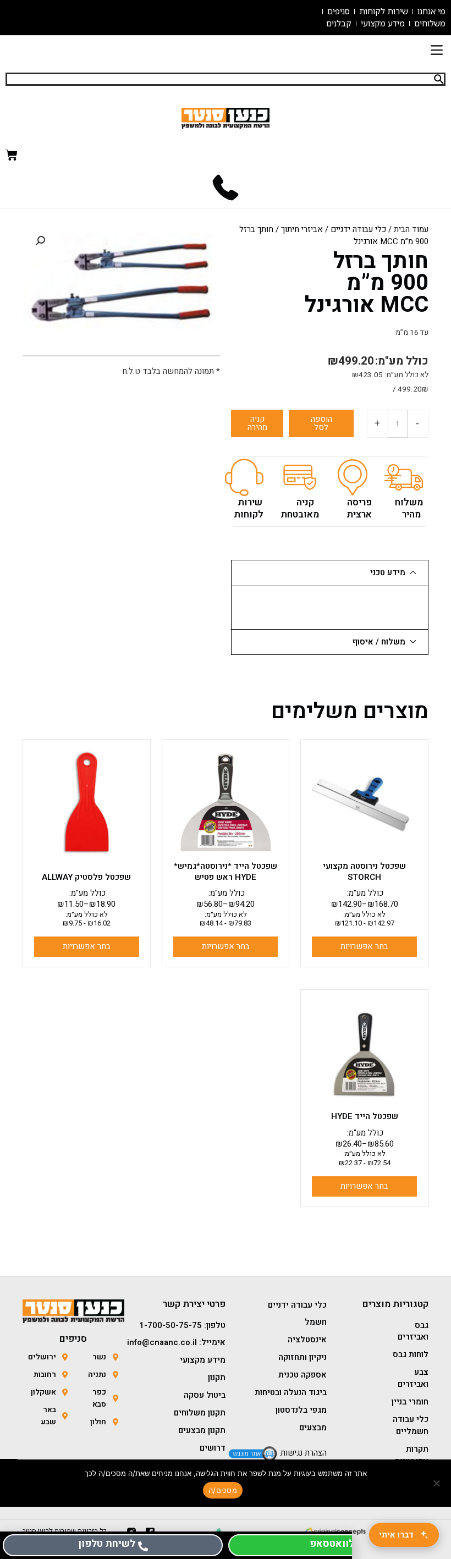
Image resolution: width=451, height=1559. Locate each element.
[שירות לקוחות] (244, 477)
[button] (436, 51)
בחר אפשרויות (364, 946)
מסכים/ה (222, 1490)
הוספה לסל (321, 423)
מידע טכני (387, 572)
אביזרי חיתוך (302, 229)
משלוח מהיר (409, 508)
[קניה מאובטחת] (299, 477)
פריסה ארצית (359, 508)
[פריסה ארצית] (352, 477)
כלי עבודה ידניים (358, 229)
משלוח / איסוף (379, 642)
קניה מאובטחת (299, 508)
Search (439, 79)
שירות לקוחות (248, 508)
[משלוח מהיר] (403, 477)
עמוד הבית (411, 229)
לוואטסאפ (332, 1543)
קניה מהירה (257, 423)
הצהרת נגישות (303, 1453)
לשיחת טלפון (106, 1543)
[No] (437, 1483)
